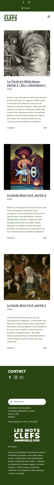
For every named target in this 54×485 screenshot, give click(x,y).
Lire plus (10, 128)
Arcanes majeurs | (29, 464)
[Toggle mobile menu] (49, 16)
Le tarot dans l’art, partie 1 (26, 306)
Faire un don (13, 414)
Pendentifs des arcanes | (26, 461)
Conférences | (21, 458)
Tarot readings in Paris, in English (22, 422)
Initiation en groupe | (17, 455)
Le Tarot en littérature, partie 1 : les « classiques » (26, 83)
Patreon (11, 417)
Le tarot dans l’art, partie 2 (26, 195)
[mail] (21, 377)
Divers (9, 89)
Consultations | (24, 470)
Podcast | (23, 452)
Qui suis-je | (13, 452)
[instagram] (15, 377)
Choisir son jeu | (24, 467)
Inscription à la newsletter (19, 408)
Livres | (11, 458)
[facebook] (10, 377)
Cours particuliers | (35, 455)
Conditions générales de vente (21, 411)
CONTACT (17, 371)
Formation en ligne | (36, 452)
